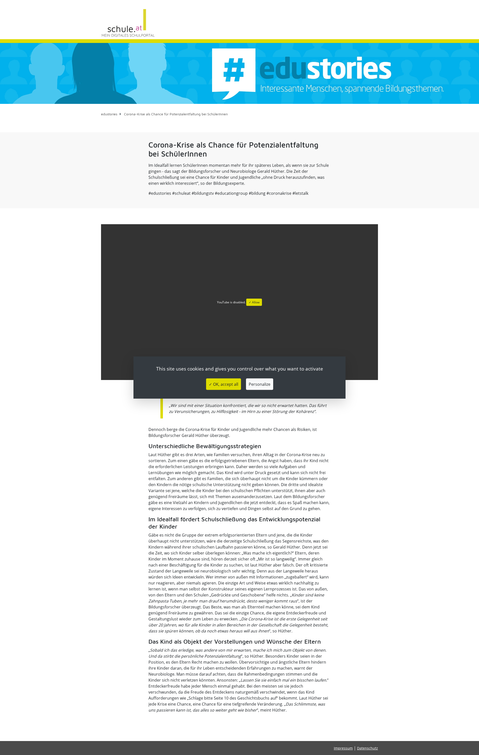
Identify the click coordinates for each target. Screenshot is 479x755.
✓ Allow (254, 302)
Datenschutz (367, 748)
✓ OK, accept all (223, 384)
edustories (109, 114)
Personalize (259, 384)
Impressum (343, 748)
